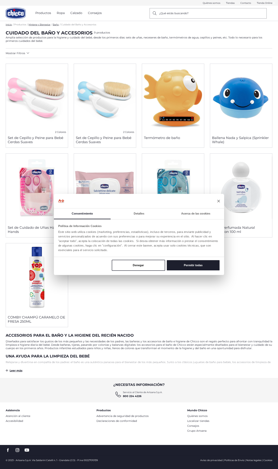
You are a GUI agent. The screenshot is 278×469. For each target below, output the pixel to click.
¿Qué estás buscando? (174, 13)
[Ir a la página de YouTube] (27, 450)
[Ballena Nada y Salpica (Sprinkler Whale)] (241, 98)
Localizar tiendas (198, 421)
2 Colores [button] (60, 132)
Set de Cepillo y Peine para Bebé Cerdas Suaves (35, 140)
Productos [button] (43, 13)
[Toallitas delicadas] (105, 188)
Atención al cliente (18, 416)
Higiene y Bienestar (39, 24)
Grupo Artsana (197, 430)
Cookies (267, 460)
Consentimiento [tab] (82, 213)
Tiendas (230, 3)
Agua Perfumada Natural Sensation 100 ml (233, 230)
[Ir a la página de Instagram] (17, 450)
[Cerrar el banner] (218, 201)
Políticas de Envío (234, 460)
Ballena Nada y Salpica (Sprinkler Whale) (240, 140)
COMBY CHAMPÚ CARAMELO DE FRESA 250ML (36, 319)
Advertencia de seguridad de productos (122, 416)
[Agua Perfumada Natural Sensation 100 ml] (241, 188)
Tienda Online (264, 3)
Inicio (9, 24)
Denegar (138, 265)
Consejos (193, 426)
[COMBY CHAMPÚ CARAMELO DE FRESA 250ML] (37, 277)
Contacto (245, 3)
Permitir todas (193, 265)
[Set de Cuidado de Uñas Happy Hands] (37, 188)
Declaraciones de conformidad (116, 421)
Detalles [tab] (139, 213)
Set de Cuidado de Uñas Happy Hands (34, 230)
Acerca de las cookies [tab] (195, 213)
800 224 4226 (132, 396)
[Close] (274, 3)
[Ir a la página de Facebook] (8, 450)
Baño (56, 24)
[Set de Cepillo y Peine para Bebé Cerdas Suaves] (37, 98)
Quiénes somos (211, 3)
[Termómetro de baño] (173, 98)
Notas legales (253, 460)
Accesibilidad (14, 421)
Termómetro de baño (162, 138)
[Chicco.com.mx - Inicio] (16, 13)
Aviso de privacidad (211, 460)
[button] (39, 53)
